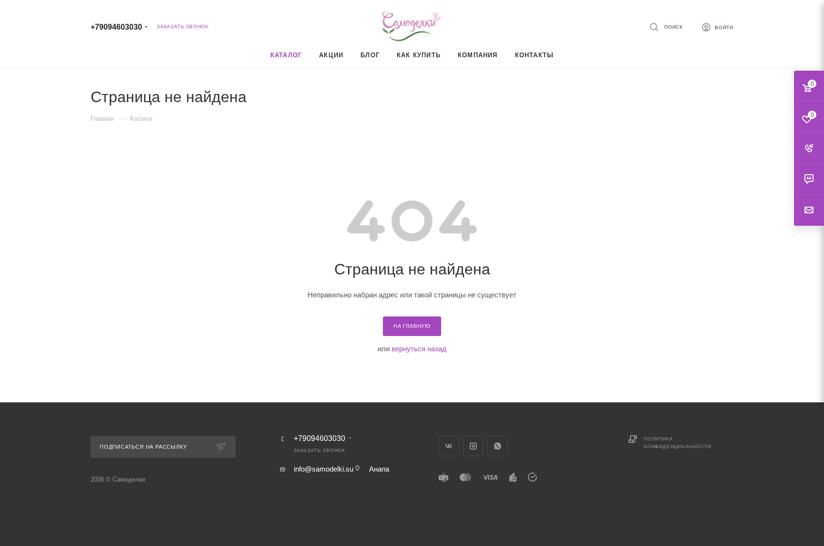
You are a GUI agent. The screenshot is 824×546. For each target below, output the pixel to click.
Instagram (473, 446)
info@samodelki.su (323, 469)
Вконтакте (449, 446)
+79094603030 (116, 27)
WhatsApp (497, 446)
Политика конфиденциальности (677, 442)
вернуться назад (418, 349)
